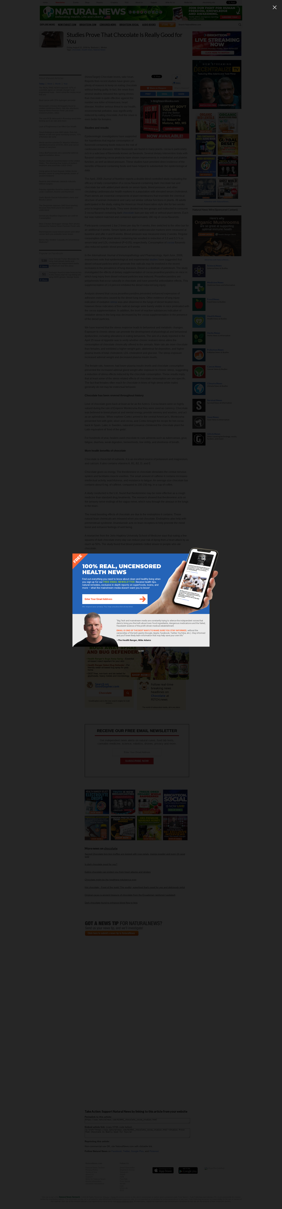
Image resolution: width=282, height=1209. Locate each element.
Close (141, 651)
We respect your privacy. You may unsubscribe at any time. (107, 607)
